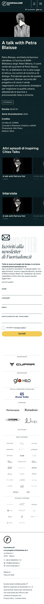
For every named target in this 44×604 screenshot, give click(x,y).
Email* (4, 307)
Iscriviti (22, 334)
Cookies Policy (20, 598)
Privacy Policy (9, 598)
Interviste (9, 193)
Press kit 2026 (9, 575)
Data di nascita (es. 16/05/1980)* (15, 316)
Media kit (7, 572)
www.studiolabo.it (12, 566)
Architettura (7, 102)
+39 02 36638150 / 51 (13, 560)
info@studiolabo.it (13, 563)
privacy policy (20, 328)
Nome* (4, 289)
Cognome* (6, 298)
